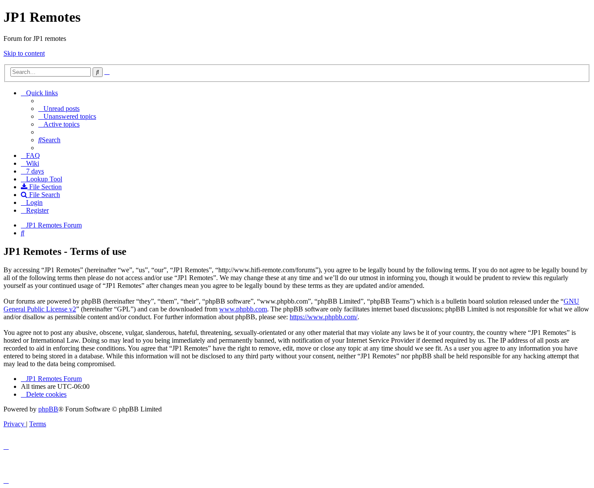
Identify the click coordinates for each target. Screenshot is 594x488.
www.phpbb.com (243, 309)
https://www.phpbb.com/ (323, 317)
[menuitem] (59, 108)
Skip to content (24, 53)
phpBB (48, 409)
